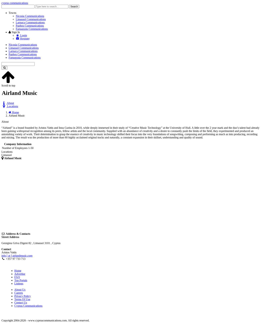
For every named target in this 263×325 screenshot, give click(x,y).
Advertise (19, 273)
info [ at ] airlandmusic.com (16, 255)
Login (23, 35)
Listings (18, 283)
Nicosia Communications (30, 16)
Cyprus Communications (28, 305)
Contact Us (20, 302)
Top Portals (20, 280)
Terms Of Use (22, 299)
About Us (19, 289)
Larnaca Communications (30, 22)
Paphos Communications (30, 25)
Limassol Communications (31, 19)
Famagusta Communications (32, 28)
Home (17, 270)
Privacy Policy (22, 296)
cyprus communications (14, 2)
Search (74, 6)
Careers (18, 292)
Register (25, 38)
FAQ (17, 277)
